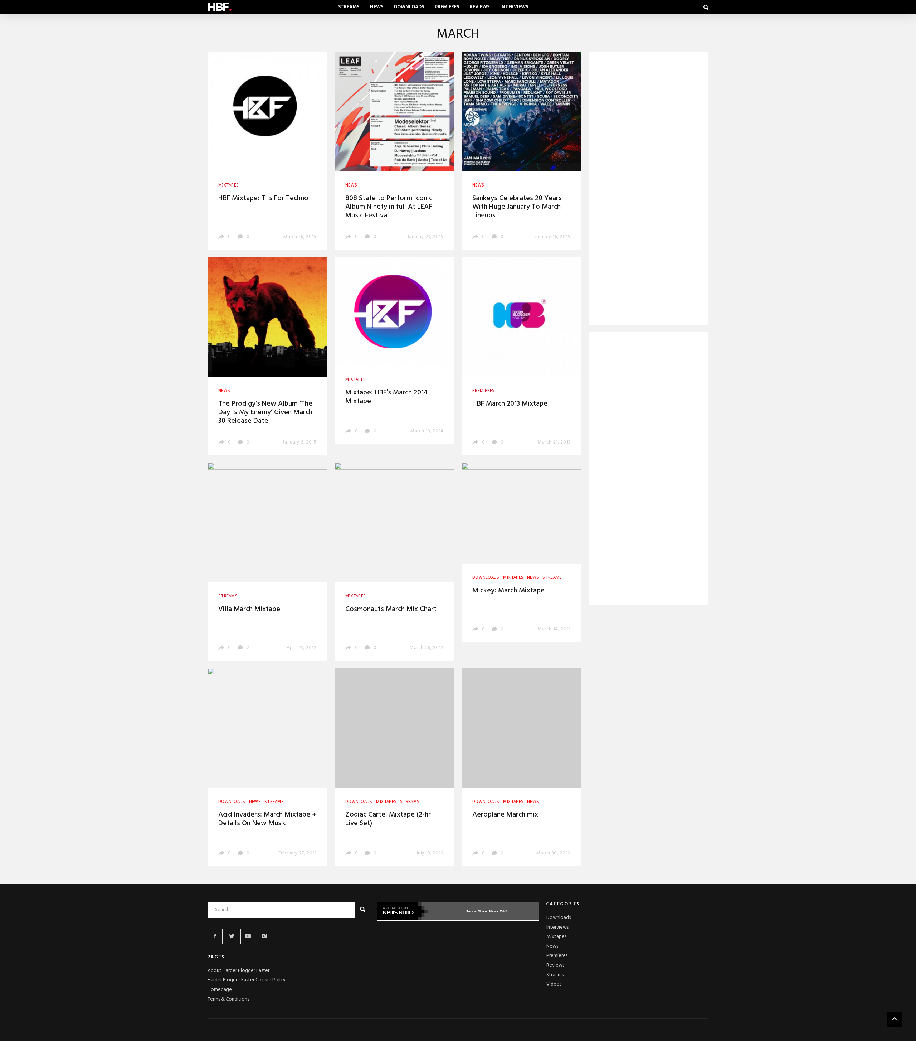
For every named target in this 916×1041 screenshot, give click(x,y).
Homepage (220, 990)
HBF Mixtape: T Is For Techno (263, 198)
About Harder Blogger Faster (238, 971)
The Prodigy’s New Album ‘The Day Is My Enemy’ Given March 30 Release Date (265, 412)
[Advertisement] (648, 189)
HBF (219, 7)
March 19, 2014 (427, 431)
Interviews (514, 7)
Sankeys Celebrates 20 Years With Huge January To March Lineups (517, 207)
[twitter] (231, 936)
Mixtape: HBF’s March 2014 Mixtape (386, 397)
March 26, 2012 (427, 648)
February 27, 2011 (297, 853)
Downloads (409, 7)
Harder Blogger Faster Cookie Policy (247, 980)
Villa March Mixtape (249, 609)
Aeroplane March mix (505, 814)
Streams (348, 7)
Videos (553, 984)
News (376, 7)
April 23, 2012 (302, 648)
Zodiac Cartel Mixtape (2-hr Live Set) (388, 819)
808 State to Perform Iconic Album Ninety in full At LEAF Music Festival (388, 207)
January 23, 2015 (425, 237)
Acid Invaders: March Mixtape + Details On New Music (267, 819)
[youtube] (247, 936)
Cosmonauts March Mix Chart (391, 609)
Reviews (479, 7)
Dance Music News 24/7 (486, 911)
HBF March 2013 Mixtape (509, 404)
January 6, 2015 (299, 442)
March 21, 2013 (554, 442)
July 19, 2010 (430, 853)
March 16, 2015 (300, 237)
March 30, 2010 (553, 853)
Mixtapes (556, 937)
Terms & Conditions (228, 999)
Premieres (447, 7)
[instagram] (264, 936)
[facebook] (215, 936)
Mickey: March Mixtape (508, 590)
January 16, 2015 (553, 237)
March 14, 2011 (554, 629)
